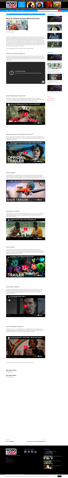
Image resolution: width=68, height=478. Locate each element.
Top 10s (17, 10)
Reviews (11, 10)
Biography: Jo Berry (50, 100)
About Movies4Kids (50, 98)
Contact (48, 96)
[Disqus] (25, 392)
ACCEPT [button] (59, 476)
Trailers (22, 10)
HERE (33, 362)
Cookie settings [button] (53, 476)
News (7, 10)
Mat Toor (22, 474)
